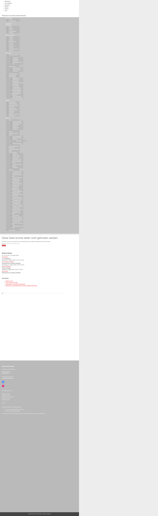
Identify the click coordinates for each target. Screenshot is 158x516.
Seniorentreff (16, 85)
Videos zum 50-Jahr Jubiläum (17, 165)
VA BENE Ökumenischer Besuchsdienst (17, 83)
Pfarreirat (15, 139)
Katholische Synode (17, 137)
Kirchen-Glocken (16, 156)
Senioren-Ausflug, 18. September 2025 (17, 192)
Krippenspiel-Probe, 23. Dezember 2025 (17, 172)
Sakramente (8, 25)
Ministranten (15, 60)
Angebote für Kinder (13, 54)
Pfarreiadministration (17, 123)
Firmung (11, 28)
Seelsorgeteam (16, 124)
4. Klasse (11, 42)
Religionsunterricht (9, 35)
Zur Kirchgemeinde (17, 136)
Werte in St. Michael (13, 133)
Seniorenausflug (16, 87)
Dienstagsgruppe (13, 103)
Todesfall (11, 32)
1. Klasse (11, 36)
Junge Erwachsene (13, 73)
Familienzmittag (16, 68)
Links (6, 10)
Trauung (11, 29)
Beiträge (7, 6)
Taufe (10, 26)
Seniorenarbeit (12, 76)
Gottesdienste (8, 23)
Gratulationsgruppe (13, 109)
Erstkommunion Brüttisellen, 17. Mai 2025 (16, 212)
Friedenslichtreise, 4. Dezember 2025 (17, 178)
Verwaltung (15, 129)
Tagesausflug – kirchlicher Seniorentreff (15, 284)
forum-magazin (12, 21)
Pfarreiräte (18, 140)
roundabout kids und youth (17, 63)
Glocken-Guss (16, 155)
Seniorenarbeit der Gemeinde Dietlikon (16, 89)
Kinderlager (15, 59)
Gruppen (7, 100)
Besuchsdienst (12, 102)
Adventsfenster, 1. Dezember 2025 (16, 181)
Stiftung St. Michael (17, 143)
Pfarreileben (8, 53)
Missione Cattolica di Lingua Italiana (13, 147)
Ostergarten (15, 167)
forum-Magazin (8, 3)
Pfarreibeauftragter (17, 121)
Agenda (10, 19)
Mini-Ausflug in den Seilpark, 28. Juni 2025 (17, 198)
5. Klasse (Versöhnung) (11, 45)
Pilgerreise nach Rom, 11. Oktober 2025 (17, 184)
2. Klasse (11, 38)
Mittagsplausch (16, 78)
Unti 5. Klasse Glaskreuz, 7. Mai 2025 (17, 216)
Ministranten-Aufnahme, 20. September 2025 (16, 188)
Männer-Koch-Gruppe (14, 114)
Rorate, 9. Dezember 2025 (17, 175)
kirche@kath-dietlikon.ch (8, 378)
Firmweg (11, 50)
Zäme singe (15, 71)
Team (10, 119)
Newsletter (7, 5)
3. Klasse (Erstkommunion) (12, 40)
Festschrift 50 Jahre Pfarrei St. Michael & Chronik (16, 161)
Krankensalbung (12, 31)
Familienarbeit (12, 66)
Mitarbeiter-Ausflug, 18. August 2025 (17, 195)
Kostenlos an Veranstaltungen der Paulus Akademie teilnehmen (21, 285)
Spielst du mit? (9, 281)
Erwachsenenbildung (13, 105)
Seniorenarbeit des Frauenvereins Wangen (17, 97)
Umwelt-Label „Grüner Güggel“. (14, 150)
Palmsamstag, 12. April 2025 (17, 226)
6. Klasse (11, 47)
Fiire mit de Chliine (17, 69)
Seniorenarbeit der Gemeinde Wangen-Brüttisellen (16, 93)
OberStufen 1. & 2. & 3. (14, 49)
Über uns (7, 118)
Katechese (15, 126)
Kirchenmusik (16, 127)
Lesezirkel (11, 112)
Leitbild (10, 131)
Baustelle (15, 153)
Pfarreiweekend (12, 75)
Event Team (11, 106)
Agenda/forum (8, 18)
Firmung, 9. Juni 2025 (17, 206)
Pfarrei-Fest (15, 158)
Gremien (11, 134)
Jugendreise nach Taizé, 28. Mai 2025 (16, 201)
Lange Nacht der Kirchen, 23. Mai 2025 (17, 204)
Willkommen (7, 1)
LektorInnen (11, 111)
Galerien (6, 8)
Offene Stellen (12, 230)
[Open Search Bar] (6, 233)
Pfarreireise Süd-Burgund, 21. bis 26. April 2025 (17, 223)
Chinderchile (15, 57)
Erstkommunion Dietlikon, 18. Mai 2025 (17, 208)
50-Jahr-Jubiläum (13, 152)
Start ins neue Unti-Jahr (12, 282)
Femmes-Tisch (12, 108)
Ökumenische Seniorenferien (15, 80)
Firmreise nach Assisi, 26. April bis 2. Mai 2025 (17, 219)
